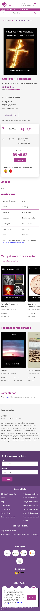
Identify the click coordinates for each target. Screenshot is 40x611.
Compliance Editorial (30, 498)
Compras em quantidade (31, 509)
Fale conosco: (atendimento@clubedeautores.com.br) (19, 534)
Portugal (9, 10)
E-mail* (5, 468)
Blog (2, 502)
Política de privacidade (30, 494)
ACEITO (31, 597)
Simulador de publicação (31, 519)
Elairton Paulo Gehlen (8, 374)
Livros (11, 20)
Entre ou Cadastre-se (27, 4)
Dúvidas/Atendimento (8, 494)
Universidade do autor (30, 505)
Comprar (20, 160)
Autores (3, 498)
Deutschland (23, 10)
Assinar (7, 479)
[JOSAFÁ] (13, 350)
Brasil (3, 10)
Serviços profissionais (30, 502)
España (15, 10)
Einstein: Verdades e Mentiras (9, 305)
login (7, 397)
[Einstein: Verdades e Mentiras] (13, 284)
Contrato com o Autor (8, 517)
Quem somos (5, 505)
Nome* (4, 460)
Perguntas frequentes (8, 531)
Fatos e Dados (6, 509)
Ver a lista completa (10, 261)
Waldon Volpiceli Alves (13, 90)
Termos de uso (6, 513)
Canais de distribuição (30, 513)
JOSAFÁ (4, 370)
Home (5, 20)
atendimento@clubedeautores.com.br (13, 242)
